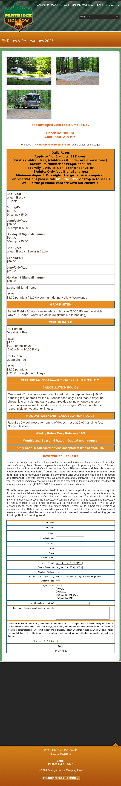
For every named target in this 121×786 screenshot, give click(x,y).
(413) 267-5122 (67, 179)
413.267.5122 (112, 5)
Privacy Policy (60, 651)
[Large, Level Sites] (77, 71)
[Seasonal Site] (29, 71)
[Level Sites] (29, 104)
